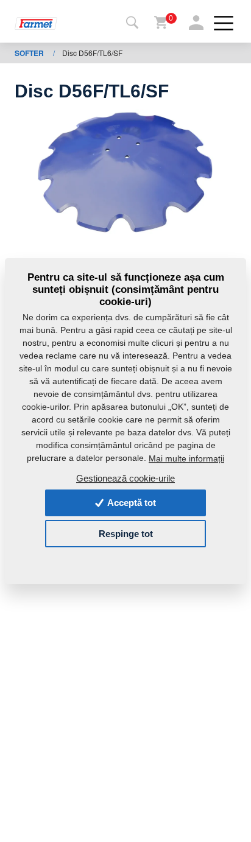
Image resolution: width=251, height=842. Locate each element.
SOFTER (30, 52)
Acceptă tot (130, 502)
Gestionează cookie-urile (125, 478)
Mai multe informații (186, 458)
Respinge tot (126, 533)
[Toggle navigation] (132, 23)
